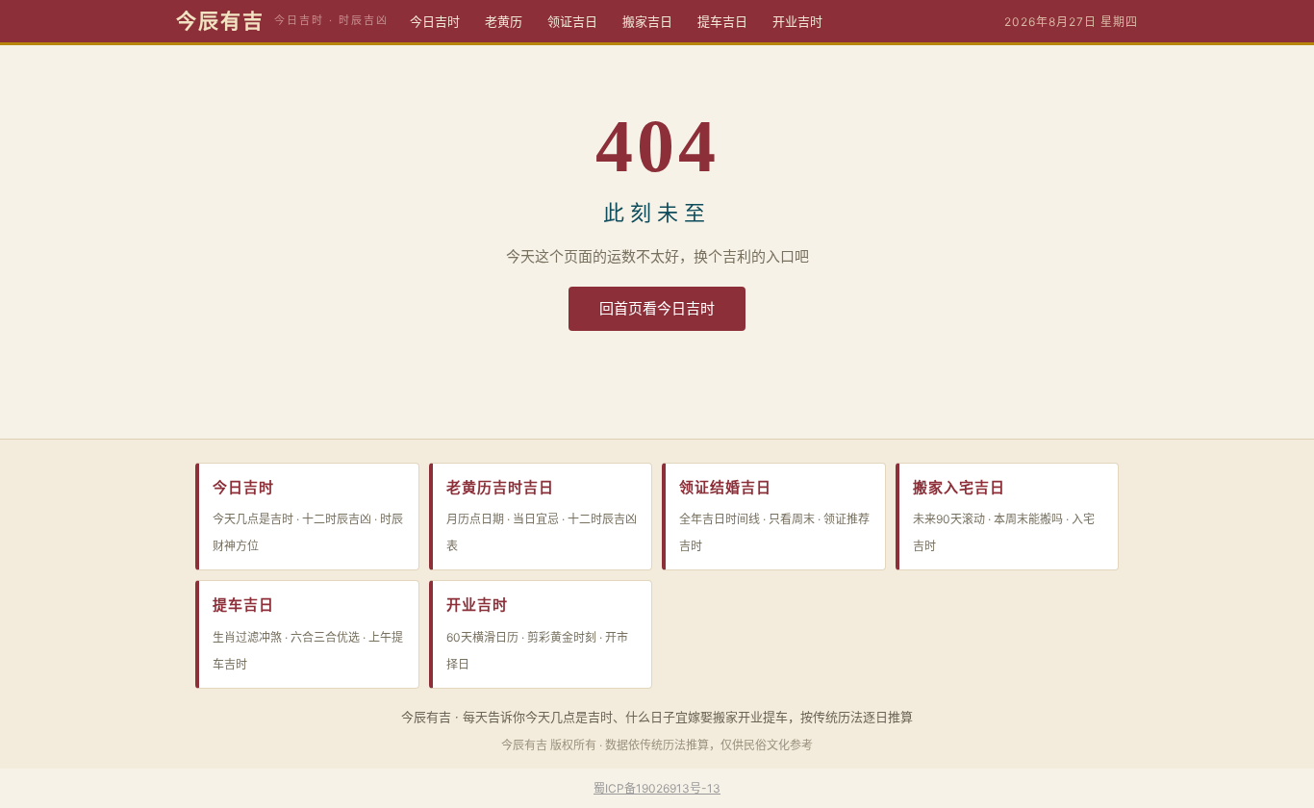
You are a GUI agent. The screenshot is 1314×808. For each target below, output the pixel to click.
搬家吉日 (647, 21)
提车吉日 (722, 21)
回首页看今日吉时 (657, 308)
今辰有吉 (220, 22)
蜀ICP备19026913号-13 (657, 788)
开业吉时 (797, 21)
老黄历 (503, 21)
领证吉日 (572, 21)
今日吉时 (435, 21)
